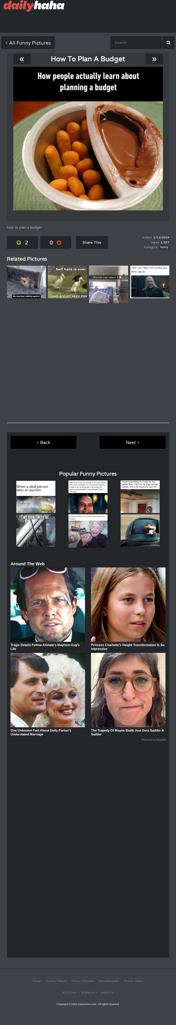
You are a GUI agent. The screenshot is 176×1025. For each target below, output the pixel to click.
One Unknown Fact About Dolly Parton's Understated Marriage (41, 732)
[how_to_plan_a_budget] (88, 138)
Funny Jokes (133, 981)
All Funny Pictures (30, 43)
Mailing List (88, 992)
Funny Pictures (83, 981)
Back (45, 442)
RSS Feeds (69, 992)
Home (37, 981)
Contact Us (107, 992)
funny (164, 247)
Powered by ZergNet (154, 739)
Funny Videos (56, 981)
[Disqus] (88, 363)
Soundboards (109, 981)
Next (131, 442)
